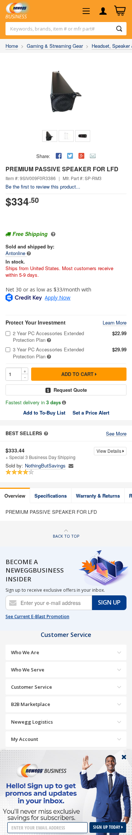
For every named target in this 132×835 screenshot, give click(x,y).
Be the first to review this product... (43, 186)
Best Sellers (24, 433)
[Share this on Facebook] (59, 156)
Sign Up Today (107, 827)
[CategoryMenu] (86, 11)
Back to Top (66, 536)
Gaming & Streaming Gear (55, 45)
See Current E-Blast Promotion (37, 617)
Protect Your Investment (36, 322)
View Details (109, 451)
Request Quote (70, 389)
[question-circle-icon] (52, 233)
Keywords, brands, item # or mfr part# (52, 28)
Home (12, 45)
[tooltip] (29, 253)
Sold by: (14, 465)
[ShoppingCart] (119, 11)
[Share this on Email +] (93, 156)
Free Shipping (30, 233)
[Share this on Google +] (81, 156)
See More (116, 434)
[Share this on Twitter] (70, 156)
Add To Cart (78, 373)
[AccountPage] (103, 11)
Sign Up (109, 602)
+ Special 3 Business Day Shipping (41, 453)
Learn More (114, 323)
